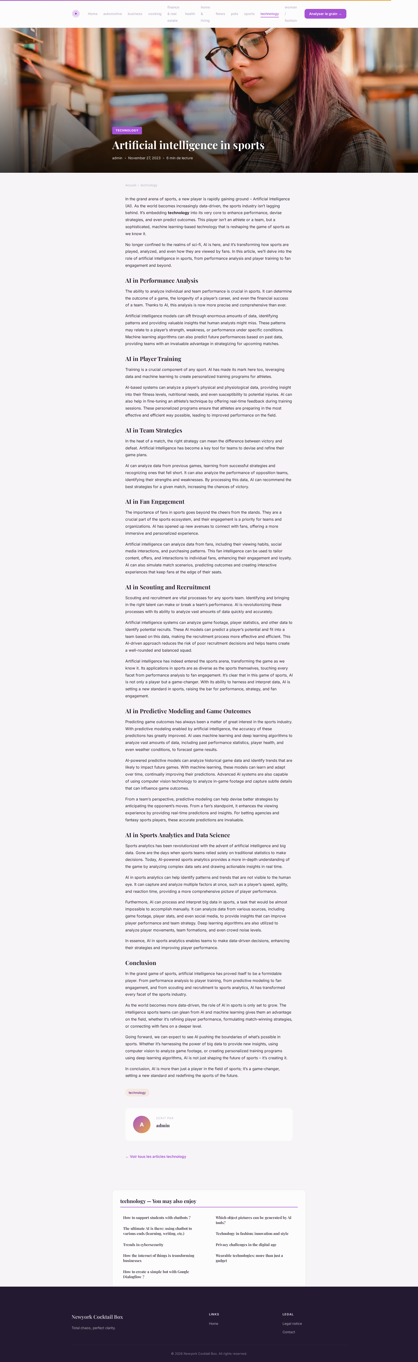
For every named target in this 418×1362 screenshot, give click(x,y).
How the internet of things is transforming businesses (158, 1258)
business (135, 14)
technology (270, 14)
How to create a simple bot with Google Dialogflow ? (156, 1274)
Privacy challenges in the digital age (246, 1244)
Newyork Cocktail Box (97, 1316)
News (220, 14)
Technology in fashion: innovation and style (252, 1233)
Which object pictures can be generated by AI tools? (253, 1220)
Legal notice (292, 1323)
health (190, 14)
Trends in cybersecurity (143, 1244)
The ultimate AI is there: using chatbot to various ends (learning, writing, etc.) (157, 1231)
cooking (155, 14)
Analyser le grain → (325, 14)
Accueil (130, 185)
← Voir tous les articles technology (155, 1156)
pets (234, 14)
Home (92, 14)
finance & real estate (173, 13)
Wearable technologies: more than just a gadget (249, 1258)
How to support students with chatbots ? (156, 1217)
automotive (112, 14)
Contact (289, 1332)
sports (249, 14)
